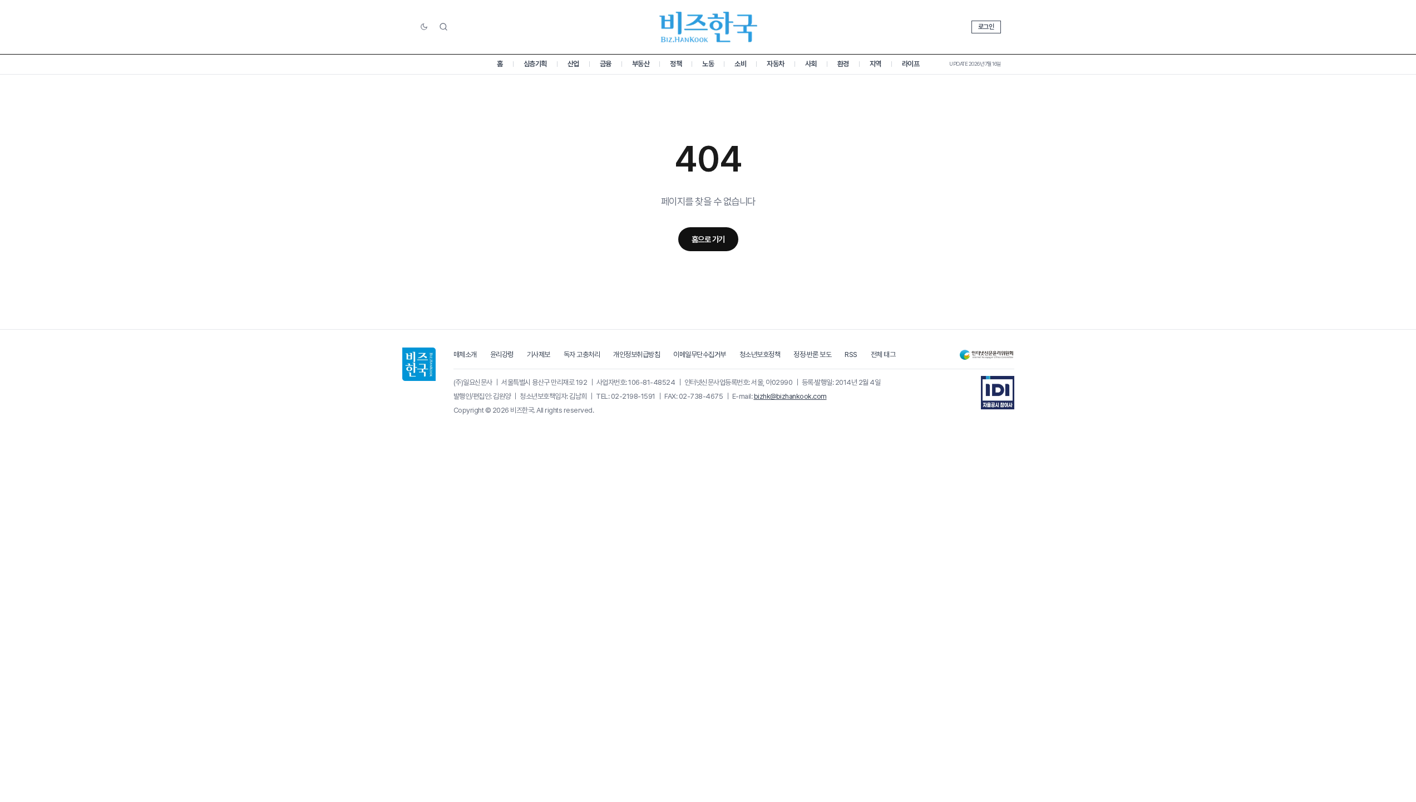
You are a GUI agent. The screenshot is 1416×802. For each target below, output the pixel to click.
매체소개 (465, 354)
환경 (843, 64)
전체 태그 (883, 354)
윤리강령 (502, 354)
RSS (851, 354)
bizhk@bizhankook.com (790, 396)
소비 (740, 64)
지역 (875, 64)
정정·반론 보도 (812, 354)
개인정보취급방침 (636, 354)
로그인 (986, 27)
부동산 (641, 64)
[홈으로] (419, 364)
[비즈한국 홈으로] (708, 27)
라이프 (911, 64)
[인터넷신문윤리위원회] (986, 355)
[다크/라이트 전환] (424, 27)
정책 (676, 64)
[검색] (443, 27)
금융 (605, 64)
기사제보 (538, 354)
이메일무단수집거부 (699, 354)
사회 (811, 64)
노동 (708, 64)
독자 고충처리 (582, 354)
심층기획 (535, 64)
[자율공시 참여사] (997, 392)
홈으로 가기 (708, 239)
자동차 (776, 64)
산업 (573, 64)
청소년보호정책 (760, 354)
